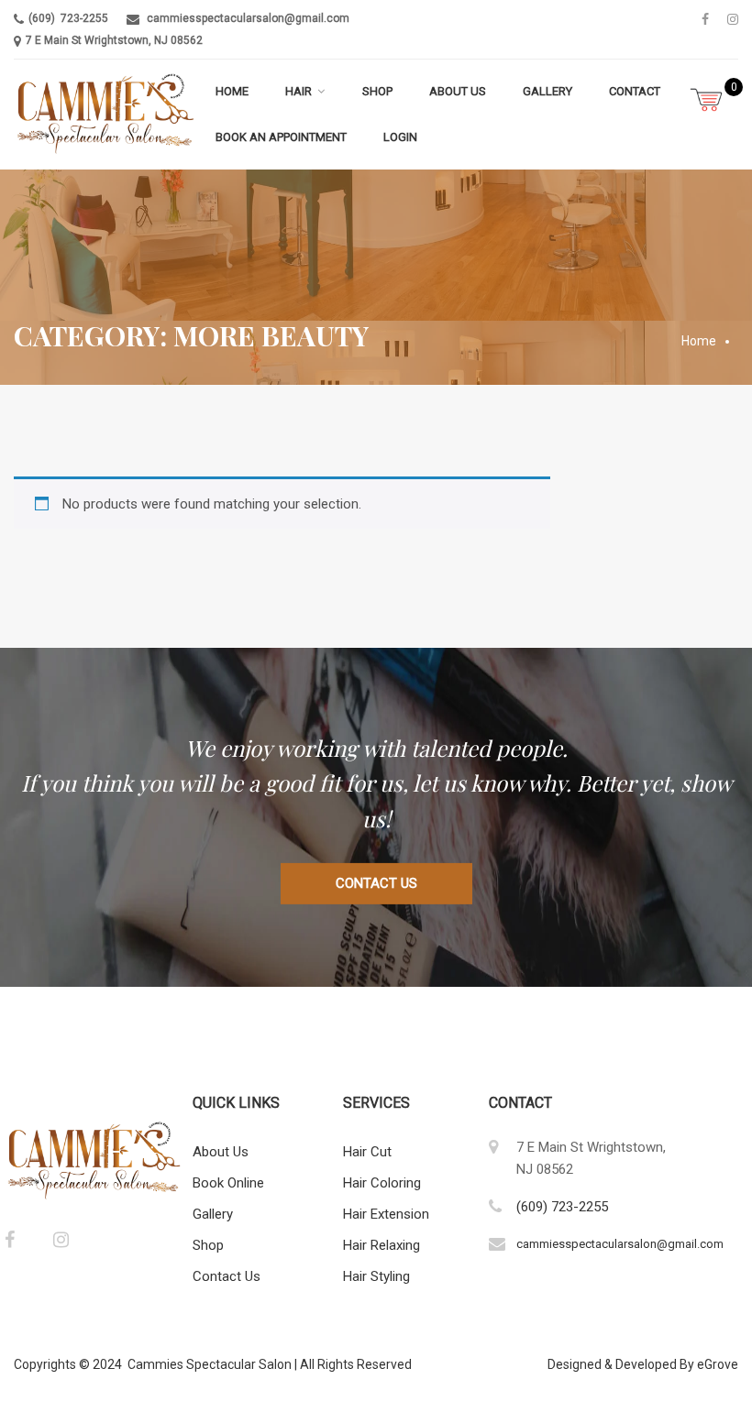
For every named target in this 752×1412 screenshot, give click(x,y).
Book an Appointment (281, 137)
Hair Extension (386, 1214)
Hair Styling (376, 1276)
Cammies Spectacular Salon (209, 1364)
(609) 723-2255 (68, 18)
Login (400, 137)
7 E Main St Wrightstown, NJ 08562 (114, 40)
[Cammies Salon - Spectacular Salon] (105, 114)
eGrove (717, 1364)
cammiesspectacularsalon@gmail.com (248, 18)
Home (232, 91)
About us (457, 91)
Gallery (547, 91)
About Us (221, 1152)
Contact (634, 91)
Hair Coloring (382, 1183)
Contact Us (226, 1276)
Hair (298, 91)
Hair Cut (367, 1152)
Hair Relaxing (381, 1245)
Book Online (228, 1183)
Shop (377, 91)
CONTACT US (376, 883)
